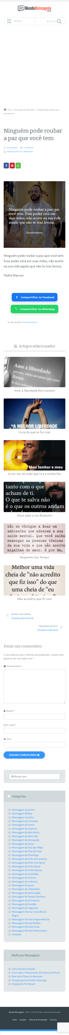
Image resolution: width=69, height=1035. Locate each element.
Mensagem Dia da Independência (30, 919)
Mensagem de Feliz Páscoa (27, 870)
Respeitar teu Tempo (34, 557)
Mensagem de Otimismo (26, 900)
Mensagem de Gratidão (25, 874)
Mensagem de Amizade (25, 821)
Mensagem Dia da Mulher (26, 923)
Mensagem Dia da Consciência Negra (29, 913)
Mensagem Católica (23, 817)
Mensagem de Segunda (25, 908)
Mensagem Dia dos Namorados (29, 930)
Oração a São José (48, 628)
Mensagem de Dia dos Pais (27, 851)
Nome (10, 711)
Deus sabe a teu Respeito (34, 516)
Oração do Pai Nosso (23, 984)
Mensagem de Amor (23, 824)
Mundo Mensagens (16, 1012)
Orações (16, 934)
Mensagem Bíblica (22, 813)
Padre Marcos (30, 322)
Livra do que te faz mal (34, 432)
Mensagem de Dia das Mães (27, 847)
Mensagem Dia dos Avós (26, 926)
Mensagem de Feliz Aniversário (29, 859)
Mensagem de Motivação (26, 893)
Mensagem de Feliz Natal (26, 866)
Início (14, 1020)
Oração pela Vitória (22, 616)
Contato (53, 1020)
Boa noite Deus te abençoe (27, 976)
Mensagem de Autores (24, 828)
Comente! (28, 148)
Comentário (14, 666)
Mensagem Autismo (23, 809)
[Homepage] (34, 8)
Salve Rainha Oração (23, 969)
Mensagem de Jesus (23, 885)
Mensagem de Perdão (24, 904)
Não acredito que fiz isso (34, 599)
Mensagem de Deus (23, 844)
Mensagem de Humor (24, 877)
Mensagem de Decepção (25, 840)
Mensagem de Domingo (25, 855)
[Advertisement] (34, 68)
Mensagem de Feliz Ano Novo (28, 862)
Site (9, 739)
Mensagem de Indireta (24, 881)
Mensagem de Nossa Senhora (28, 896)
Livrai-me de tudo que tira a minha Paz (34, 474)
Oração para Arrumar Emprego (29, 980)
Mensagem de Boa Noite (26, 832)
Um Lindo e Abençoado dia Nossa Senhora (36, 972)
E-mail (11, 725)
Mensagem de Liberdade (20, 152)
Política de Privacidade (38, 1020)
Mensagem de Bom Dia (25, 836)
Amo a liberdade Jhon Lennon (34, 391)
